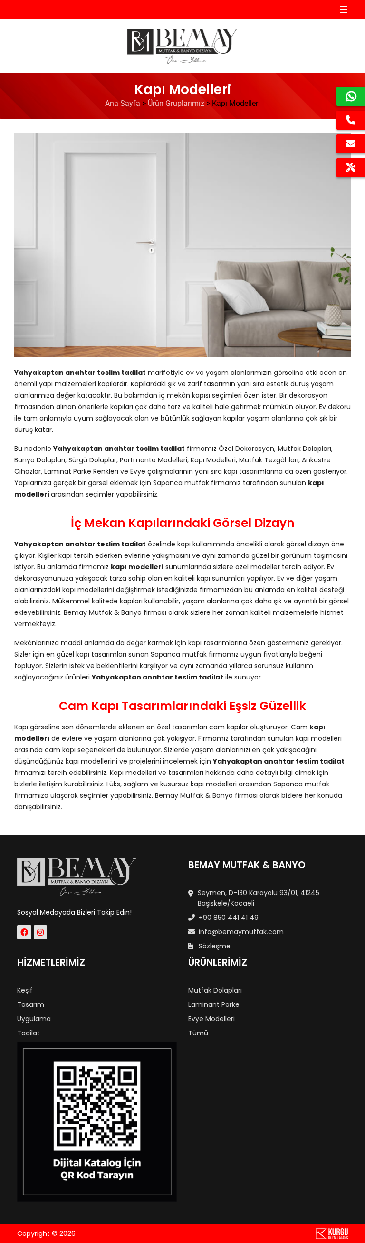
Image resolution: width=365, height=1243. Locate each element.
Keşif (25, 990)
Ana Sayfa (122, 103)
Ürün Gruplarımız (176, 103)
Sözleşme (214, 946)
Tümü (198, 1033)
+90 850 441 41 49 (228, 917)
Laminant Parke (214, 1004)
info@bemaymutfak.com (240, 932)
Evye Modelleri (211, 1018)
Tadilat (28, 1033)
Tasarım (30, 1004)
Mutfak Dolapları (215, 990)
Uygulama (34, 1018)
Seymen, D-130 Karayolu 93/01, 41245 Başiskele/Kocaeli (258, 898)
